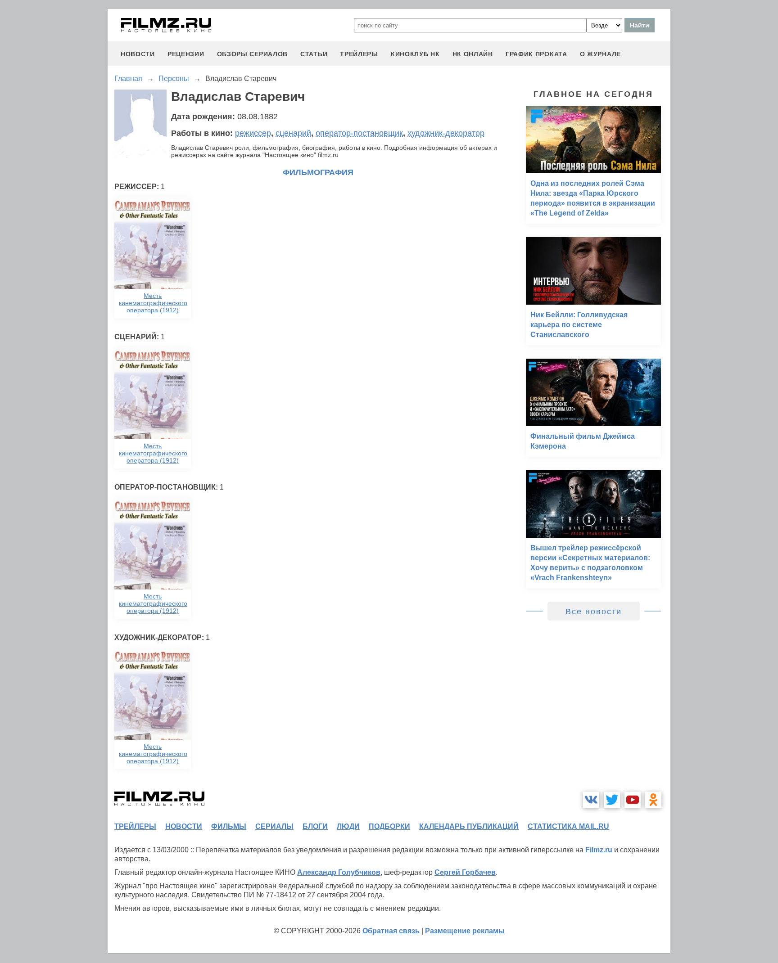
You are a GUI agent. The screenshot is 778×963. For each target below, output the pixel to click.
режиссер (253, 133)
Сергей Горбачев (465, 872)
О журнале (600, 54)
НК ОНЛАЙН (472, 54)
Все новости (593, 611)
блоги (315, 826)
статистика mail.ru (568, 826)
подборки (389, 826)
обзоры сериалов (252, 54)
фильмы (228, 826)
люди (348, 826)
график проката (536, 54)
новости (138, 54)
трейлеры (359, 54)
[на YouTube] (632, 800)
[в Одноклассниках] (653, 800)
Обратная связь (391, 931)
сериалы (274, 826)
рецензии (185, 54)
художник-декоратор (445, 133)
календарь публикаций (469, 826)
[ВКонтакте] (591, 800)
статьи (313, 54)
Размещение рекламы (465, 931)
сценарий (293, 133)
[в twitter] (612, 800)
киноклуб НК (415, 54)
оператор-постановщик (359, 133)
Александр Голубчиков (338, 872)
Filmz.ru (598, 850)
